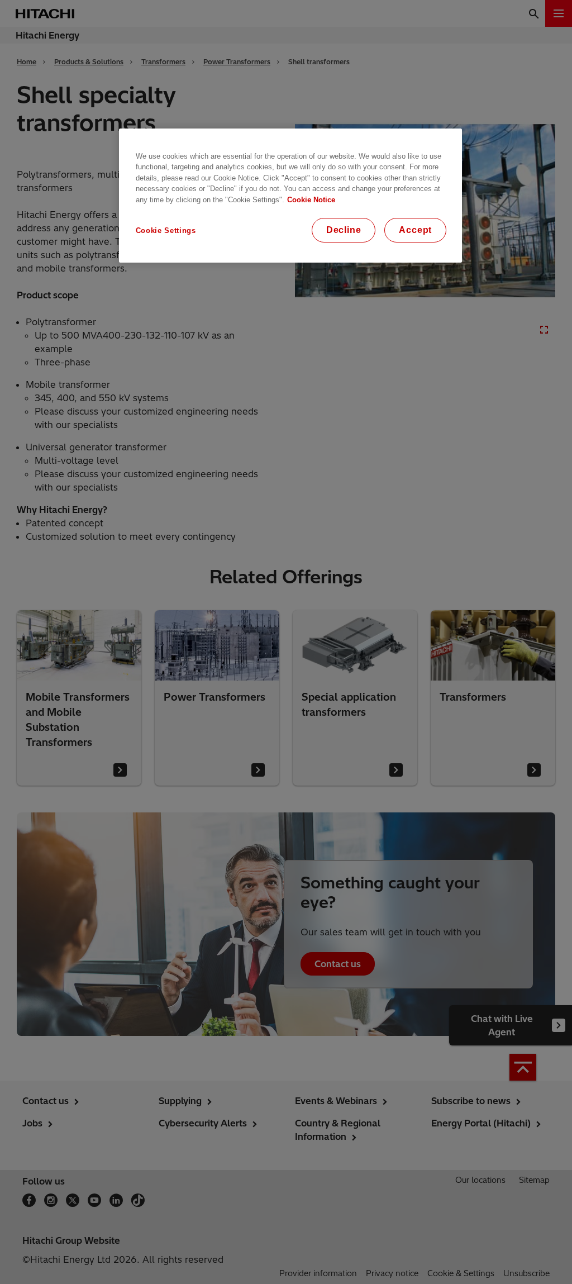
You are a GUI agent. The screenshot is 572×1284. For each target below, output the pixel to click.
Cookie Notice (311, 200)
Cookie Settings (166, 230)
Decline (343, 230)
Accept (415, 230)
